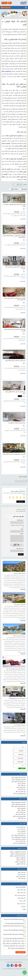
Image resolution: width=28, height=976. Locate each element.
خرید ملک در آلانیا (21, 786)
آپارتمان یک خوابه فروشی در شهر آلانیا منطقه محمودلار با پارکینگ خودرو (14, 236)
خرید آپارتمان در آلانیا (6, 71)
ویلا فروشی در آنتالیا (21, 808)
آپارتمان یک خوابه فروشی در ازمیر (18, 837)
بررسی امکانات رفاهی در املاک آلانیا (19, 636)
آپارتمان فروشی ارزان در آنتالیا (19, 816)
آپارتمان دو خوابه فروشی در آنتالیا (18, 804)
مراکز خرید (23, 906)
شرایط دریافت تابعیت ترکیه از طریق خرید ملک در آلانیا (16, 669)
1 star (24, 497)
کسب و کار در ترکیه (21, 893)
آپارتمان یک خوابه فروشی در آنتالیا (18, 802)
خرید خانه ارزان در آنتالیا (20, 814)
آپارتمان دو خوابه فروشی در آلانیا (18, 780)
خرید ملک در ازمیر (21, 829)
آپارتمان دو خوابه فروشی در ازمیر (18, 839)
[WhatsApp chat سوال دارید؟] (24, 973)
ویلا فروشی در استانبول (20, 858)
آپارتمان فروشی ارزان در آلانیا (19, 794)
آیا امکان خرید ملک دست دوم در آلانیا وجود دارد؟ (17, 698)
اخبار (11, 962)
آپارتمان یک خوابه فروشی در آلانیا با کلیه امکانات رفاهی (14, 454)
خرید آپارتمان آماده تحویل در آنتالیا (18, 806)
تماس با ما (8, 962)
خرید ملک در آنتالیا (21, 810)
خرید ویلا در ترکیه (21, 875)
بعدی (19, 480)
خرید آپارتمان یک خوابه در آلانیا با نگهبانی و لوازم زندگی (15, 392)
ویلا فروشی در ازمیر (21, 831)
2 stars (20, 497)
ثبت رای (20, 502)
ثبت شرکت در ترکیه (21, 904)
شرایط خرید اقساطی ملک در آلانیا (19, 573)
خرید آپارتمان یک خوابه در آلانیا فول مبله (17, 423)
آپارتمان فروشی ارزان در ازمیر (19, 843)
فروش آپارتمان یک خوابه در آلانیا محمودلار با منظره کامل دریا (14, 330)
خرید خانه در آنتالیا (21, 818)
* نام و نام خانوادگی (19, 520)
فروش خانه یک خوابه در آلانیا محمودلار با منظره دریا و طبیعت (14, 205)
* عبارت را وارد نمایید (20, 548)
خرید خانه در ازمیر (21, 833)
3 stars (17, 497)
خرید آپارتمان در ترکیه (20, 877)
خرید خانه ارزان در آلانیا (20, 792)
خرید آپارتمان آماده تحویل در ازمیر (18, 835)
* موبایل (21, 529)
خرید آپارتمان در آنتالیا (21, 812)
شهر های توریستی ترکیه (20, 887)
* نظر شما (21, 534)
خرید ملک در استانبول (21, 860)
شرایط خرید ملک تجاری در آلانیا (19, 604)
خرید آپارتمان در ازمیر (21, 827)
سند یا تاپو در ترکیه (21, 898)
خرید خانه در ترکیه (21, 873)
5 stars (9, 497)
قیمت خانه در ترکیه (21, 890)
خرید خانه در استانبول (21, 864)
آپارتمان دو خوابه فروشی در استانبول (18, 854)
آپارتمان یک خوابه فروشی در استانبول (17, 852)
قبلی (22, 480)
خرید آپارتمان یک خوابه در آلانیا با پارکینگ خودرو (15, 361)
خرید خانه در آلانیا (21, 790)
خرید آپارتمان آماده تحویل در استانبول (17, 856)
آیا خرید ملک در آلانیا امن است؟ (19, 725)
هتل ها (24, 909)
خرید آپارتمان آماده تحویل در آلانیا (18, 782)
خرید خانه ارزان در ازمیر (20, 841)
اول (25, 480)
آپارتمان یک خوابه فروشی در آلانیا (18, 778)
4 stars (13, 497)
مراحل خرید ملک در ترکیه (20, 895)
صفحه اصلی (20, 962)
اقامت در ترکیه (22, 901)
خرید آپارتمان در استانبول (20, 862)
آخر (15, 480)
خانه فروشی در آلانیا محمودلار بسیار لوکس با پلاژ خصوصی (15, 267)
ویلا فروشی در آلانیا (21, 784)
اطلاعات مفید (15, 962)
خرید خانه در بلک (21, 879)
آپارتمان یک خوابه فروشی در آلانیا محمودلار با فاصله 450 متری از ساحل (14, 299)
